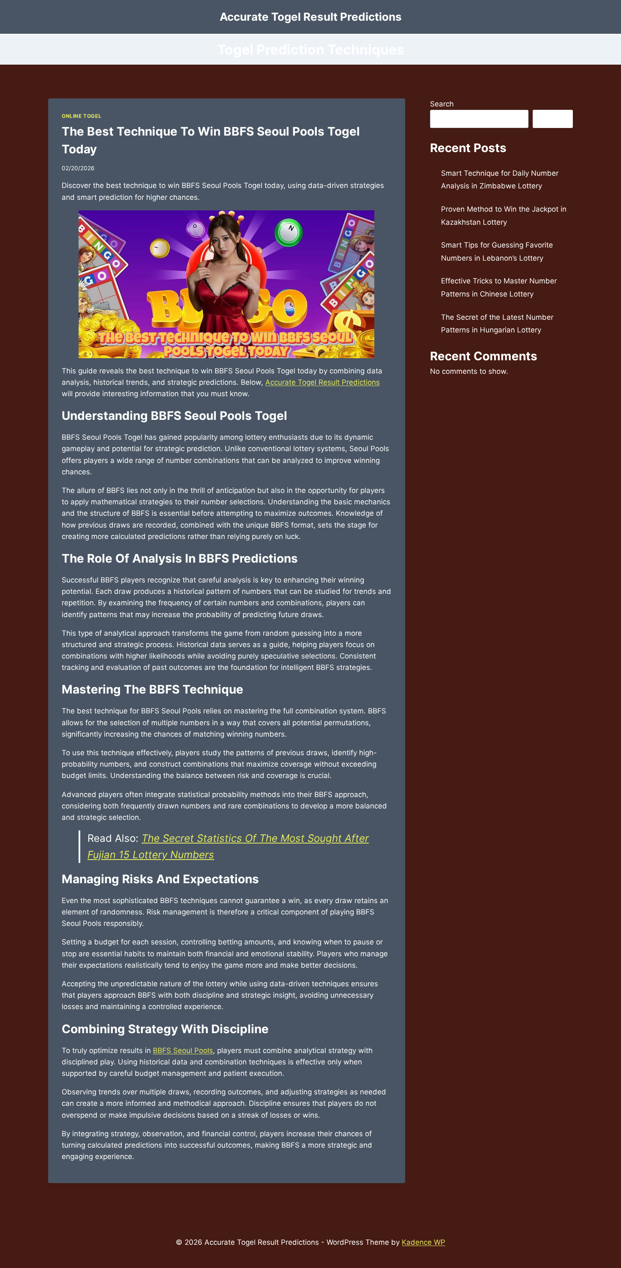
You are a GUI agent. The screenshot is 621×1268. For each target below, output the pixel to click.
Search (442, 104)
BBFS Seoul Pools (183, 1050)
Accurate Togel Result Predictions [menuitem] (322, 382)
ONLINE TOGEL (81, 116)
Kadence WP (423, 1242)
